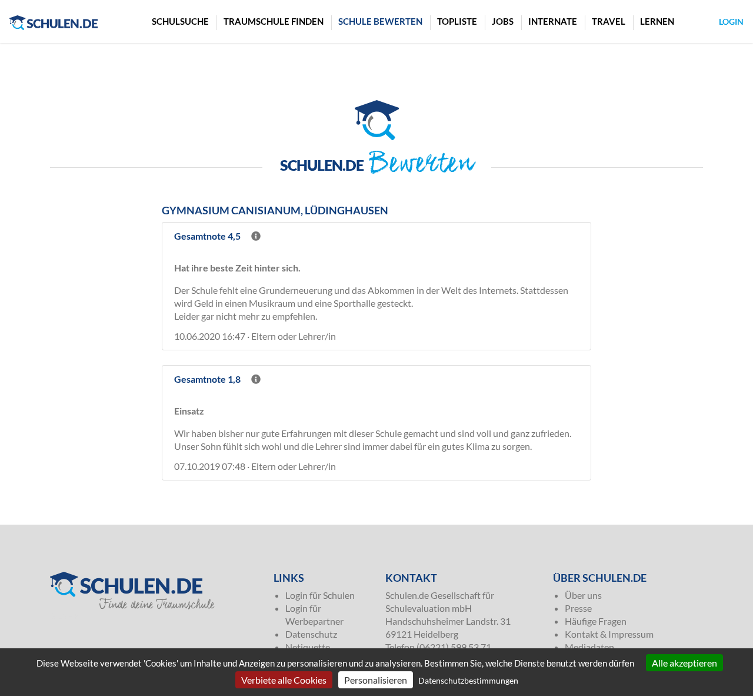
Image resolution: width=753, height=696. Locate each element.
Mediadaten (589, 646)
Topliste (457, 21)
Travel (608, 21)
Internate (552, 21)
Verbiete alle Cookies (283, 679)
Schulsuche (180, 21)
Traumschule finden (274, 21)
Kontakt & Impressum (609, 633)
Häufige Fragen (596, 621)
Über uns (583, 595)
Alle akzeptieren (684, 662)
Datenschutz (311, 633)
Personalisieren (375, 679)
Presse (578, 608)
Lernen (657, 21)
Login (731, 21)
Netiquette (307, 646)
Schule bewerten (380, 21)
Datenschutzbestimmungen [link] (468, 680)
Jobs (503, 21)
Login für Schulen (320, 595)
